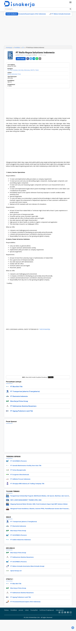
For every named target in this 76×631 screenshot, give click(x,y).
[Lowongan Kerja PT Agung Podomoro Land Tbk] (7, 597)
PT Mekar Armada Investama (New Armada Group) (59, 14)
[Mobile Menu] (70, 2)
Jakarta (9, 74)
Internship (21, 70)
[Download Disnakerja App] (59, 612)
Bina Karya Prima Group (19, 401)
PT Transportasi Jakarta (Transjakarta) (25, 391)
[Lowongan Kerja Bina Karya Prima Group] (7, 530)
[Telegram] (34, 58)
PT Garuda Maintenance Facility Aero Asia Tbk (25, 465)
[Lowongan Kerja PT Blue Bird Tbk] (7, 583)
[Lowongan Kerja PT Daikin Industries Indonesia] (7, 539)
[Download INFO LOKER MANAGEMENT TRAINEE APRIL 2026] (7, 500)
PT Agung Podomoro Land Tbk (21, 411)
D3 (8, 70)
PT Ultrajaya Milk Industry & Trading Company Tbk (27, 483)
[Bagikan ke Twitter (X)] (30, 58)
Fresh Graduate (14, 70)
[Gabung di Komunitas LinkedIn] (65, 612)
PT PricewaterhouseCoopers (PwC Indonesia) (21, 14)
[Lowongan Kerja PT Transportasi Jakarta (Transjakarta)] (7, 521)
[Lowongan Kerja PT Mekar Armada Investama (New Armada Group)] (7, 566)
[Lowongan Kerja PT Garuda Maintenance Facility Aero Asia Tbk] (7, 465)
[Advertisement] (38, 31)
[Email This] (40, 58)
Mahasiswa (27, 70)
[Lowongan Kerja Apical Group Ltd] (7, 570)
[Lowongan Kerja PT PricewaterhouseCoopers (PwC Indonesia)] (7, 601)
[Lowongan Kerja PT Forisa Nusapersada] (7, 470)
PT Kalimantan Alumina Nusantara (23, 406)
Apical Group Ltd (15, 570)
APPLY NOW (20, 58)
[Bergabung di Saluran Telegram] (68, 612)
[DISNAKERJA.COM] (20, 4)
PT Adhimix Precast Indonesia (20, 479)
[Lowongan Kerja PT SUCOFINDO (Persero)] (7, 461)
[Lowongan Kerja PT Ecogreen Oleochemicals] (7, 474)
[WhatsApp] (37, 58)
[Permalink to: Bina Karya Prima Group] (7, 401)
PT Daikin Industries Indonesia (20, 539)
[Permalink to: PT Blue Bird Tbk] (7, 386)
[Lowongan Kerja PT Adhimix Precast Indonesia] (7, 479)
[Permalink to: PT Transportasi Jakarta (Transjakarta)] (7, 391)
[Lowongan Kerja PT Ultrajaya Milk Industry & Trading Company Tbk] (7, 483)
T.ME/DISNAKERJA (44, 329)
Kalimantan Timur (16, 74)
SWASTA (32, 70)
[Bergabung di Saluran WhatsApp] (71, 612)
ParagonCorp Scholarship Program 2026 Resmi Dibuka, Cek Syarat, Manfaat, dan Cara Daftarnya (42, 496)
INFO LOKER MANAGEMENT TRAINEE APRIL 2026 (25, 500)
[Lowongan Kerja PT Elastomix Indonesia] (7, 526)
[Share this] (27, 58)
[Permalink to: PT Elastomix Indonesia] (7, 396)
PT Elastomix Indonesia (19, 396)
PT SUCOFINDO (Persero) (18, 461)
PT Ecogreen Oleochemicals (19, 474)
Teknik (37, 70)
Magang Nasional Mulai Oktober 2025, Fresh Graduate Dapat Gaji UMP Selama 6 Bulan (39, 504)
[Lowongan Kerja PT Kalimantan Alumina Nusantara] (7, 557)
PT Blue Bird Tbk (16, 387)
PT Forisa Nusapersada (18, 470)
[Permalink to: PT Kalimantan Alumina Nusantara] (7, 406)
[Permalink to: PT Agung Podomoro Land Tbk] (7, 411)
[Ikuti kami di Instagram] (62, 612)
